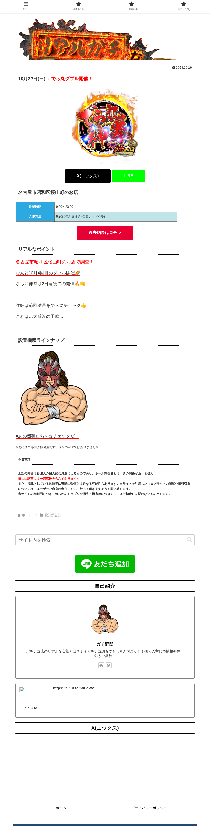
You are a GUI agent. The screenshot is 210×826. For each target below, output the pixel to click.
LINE (128, 176)
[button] (189, 540)
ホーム (61, 808)
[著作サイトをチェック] (101, 665)
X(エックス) (88, 176)
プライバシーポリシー (149, 808)
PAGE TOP (200, 797)
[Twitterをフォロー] (109, 665)
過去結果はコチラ (105, 232)
